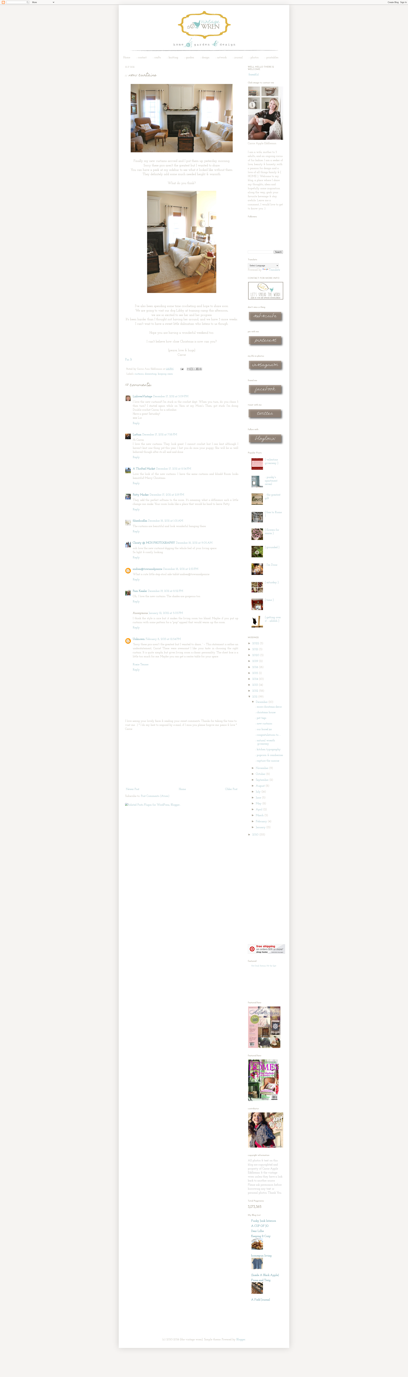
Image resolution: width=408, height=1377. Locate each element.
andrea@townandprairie (147, 569)
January (261, 827)
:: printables (271, 57)
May (259, 803)
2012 (255, 691)
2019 (255, 661)
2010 (255, 834)
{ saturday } (272, 582)
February (262, 821)
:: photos (254, 57)
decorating (151, 374)
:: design (204, 57)
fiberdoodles (140, 521)
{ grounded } (272, 547)
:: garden (189, 57)
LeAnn (137, 434)
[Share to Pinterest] (200, 369)
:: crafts (157, 57)
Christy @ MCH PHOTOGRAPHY (154, 543)
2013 (255, 685)
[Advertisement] (181, 759)
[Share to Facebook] (197, 369)
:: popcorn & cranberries (269, 755)
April (259, 809)
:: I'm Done (271, 565)
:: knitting (172, 57)
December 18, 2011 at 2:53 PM (180, 569)
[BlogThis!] (191, 369)
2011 (255, 696)
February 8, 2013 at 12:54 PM (163, 639)
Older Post (231, 789)
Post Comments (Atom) (155, 796)
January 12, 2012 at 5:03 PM (166, 613)
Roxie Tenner (141, 664)
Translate (274, 270)
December (262, 702)
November (262, 768)
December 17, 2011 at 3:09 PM (170, 396)
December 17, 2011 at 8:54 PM (173, 468)
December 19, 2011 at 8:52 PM (165, 591)
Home (126, 57)
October (261, 774)
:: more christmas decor (268, 707)
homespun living (261, 1255)
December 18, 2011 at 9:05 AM (194, 543)
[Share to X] (194, 369)
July (258, 791)
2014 (255, 679)
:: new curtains (263, 723)
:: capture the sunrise (267, 760)
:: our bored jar (263, 729)
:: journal (238, 57)
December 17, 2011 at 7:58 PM (159, 434)
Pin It (128, 359)
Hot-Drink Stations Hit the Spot (263, 966)
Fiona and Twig (260, 1280)
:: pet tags (260, 718)
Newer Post (132, 789)
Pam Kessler (140, 591)
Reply (136, 423)
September (262, 780)
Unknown (139, 639)
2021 (255, 649)
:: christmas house (265, 712)
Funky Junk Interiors (263, 1221)
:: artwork (221, 57)
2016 (255, 667)
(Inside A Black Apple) (265, 1275)
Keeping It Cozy (261, 1236)
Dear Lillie (257, 1231)
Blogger (240, 1339)
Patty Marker (141, 494)
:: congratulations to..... (268, 735)
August (261, 786)
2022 (256, 643)
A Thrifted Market (144, 468)
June (259, 797)
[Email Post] (181, 369)
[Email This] (188, 369)
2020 (256, 655)
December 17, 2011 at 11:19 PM (167, 494)
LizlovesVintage (142, 396)
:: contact (141, 57)
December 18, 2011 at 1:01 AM (165, 521)
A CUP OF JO (260, 1226)
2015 (255, 673)
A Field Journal (260, 1299)
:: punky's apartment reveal (271, 481)
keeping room (165, 374)
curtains (139, 374)
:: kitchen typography (268, 749)
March (260, 815)
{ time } (269, 600)
